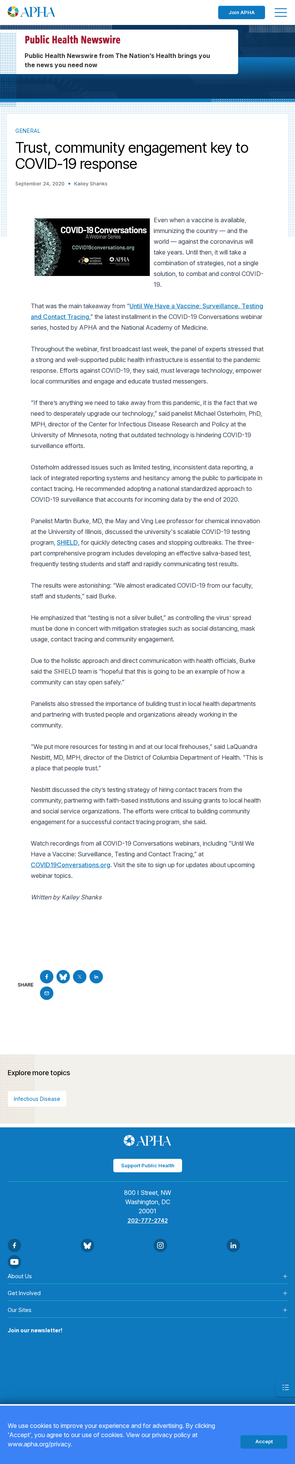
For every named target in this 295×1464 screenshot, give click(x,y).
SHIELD (67, 542)
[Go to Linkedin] (96, 976)
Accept (264, 1441)
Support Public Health (147, 1165)
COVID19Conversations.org (70, 865)
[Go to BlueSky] (63, 976)
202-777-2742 (148, 1220)
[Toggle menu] (280, 12)
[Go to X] (79, 976)
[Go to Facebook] (46, 976)
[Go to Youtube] (14, 1262)
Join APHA (242, 12)
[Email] (46, 993)
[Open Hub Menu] (285, 1387)
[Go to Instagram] (160, 1245)
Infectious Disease (37, 1099)
